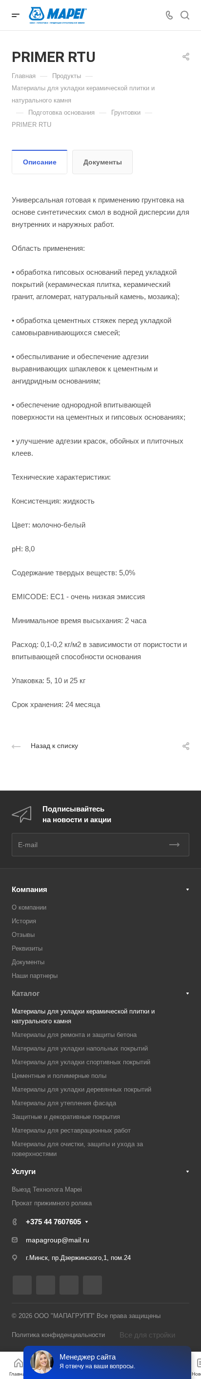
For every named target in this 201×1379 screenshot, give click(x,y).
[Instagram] (22, 1285)
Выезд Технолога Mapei (47, 1189)
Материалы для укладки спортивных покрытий (81, 1062)
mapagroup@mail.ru (57, 1240)
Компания (29, 889)
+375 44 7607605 (53, 1221)
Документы (102, 162)
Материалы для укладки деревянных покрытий (81, 1089)
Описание (40, 162)
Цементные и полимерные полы (59, 1075)
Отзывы (23, 934)
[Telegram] (45, 1285)
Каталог (26, 993)
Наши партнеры (35, 975)
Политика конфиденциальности (58, 1334)
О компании (29, 907)
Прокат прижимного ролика (52, 1203)
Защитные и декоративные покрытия (66, 1116)
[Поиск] (184, 15)
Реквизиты (27, 948)
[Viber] (69, 1285)
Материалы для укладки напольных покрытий (80, 1048)
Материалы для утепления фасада (64, 1103)
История (24, 921)
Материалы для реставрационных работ (71, 1130)
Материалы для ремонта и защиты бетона (74, 1034)
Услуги (24, 1171)
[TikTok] (92, 1285)
